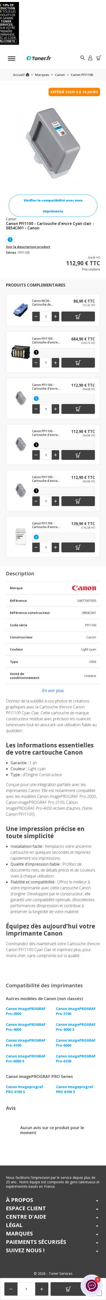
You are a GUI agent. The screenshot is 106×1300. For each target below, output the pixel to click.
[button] (90, 57)
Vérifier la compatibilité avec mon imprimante (53, 205)
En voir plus (53, 690)
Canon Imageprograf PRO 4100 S (24, 1089)
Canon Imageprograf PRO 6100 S (74, 1089)
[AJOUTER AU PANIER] (68, 1289)
